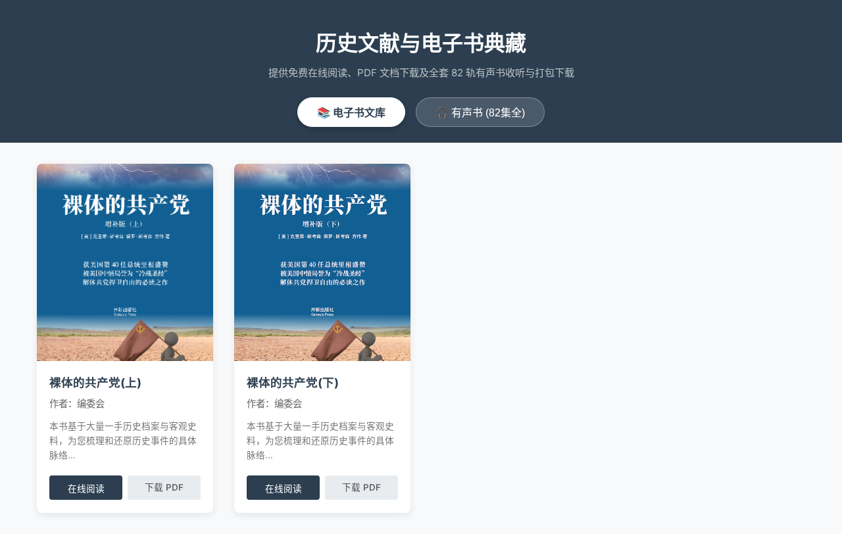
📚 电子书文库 (351, 112)
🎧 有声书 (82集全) (480, 112)
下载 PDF (164, 487)
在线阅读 (86, 489)
